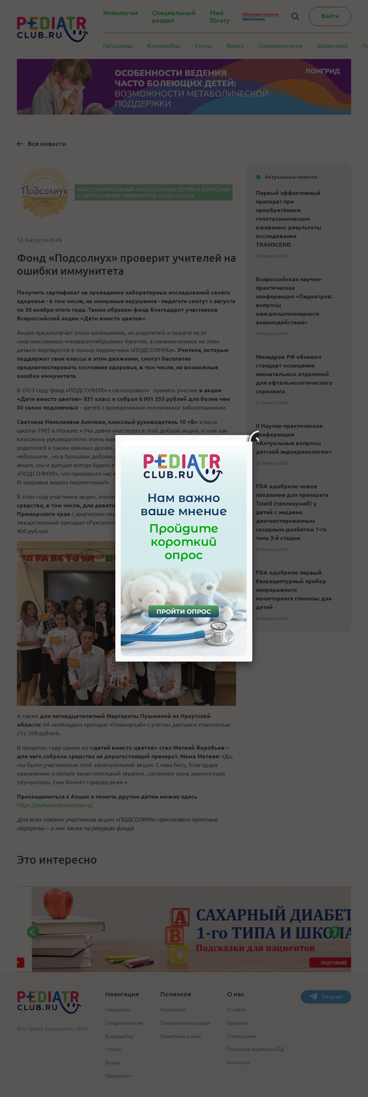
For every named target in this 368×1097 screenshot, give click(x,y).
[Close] (252, 435)
